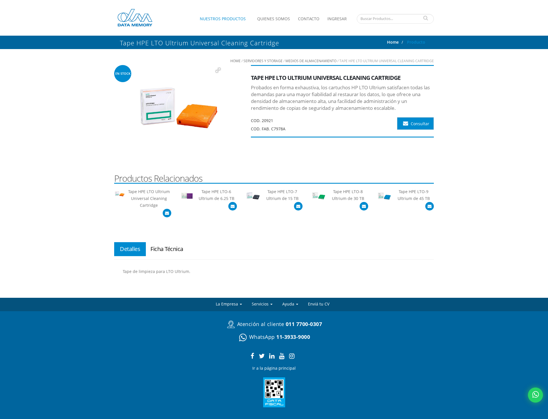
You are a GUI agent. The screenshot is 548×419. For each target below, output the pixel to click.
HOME (235, 61)
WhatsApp (278, 336)
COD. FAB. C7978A (268, 128)
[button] (217, 70)
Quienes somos (273, 18)
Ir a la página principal (274, 368)
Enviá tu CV (318, 304)
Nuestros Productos (223, 18)
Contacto (308, 18)
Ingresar (337, 18)
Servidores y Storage (263, 61)
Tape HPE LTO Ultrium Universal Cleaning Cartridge (149, 198)
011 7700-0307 (304, 324)
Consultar (419, 123)
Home (393, 42)
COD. (256, 120)
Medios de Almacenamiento (311, 61)
